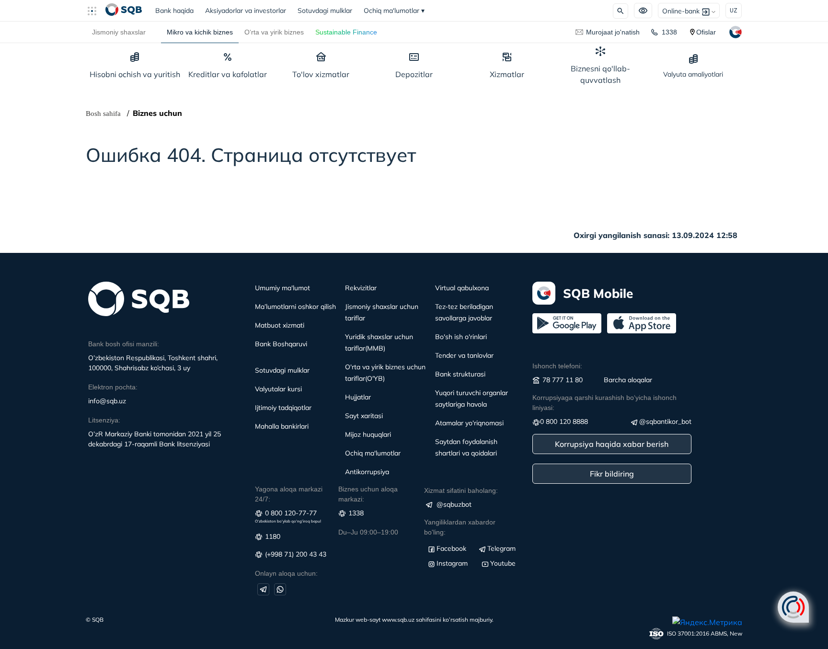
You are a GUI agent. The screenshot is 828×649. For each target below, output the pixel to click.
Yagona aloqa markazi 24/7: (288, 494)
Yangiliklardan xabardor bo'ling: (459, 527)
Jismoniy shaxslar (119, 32)
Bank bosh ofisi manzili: (123, 344)
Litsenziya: (104, 420)
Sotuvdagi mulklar (325, 10)
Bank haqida (177, 10)
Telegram (501, 548)
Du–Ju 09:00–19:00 (368, 532)
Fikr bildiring (612, 473)
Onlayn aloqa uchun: (286, 573)
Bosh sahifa (103, 113)
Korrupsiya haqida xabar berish (611, 444)
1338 (669, 32)
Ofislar (706, 32)
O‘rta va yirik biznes (274, 32)
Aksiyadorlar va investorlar (245, 10)
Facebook (451, 548)
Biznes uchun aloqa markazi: (368, 494)
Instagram (452, 563)
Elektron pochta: (113, 387)
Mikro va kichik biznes (200, 32)
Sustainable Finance (346, 32)
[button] (95, 10)
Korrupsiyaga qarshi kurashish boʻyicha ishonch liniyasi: (604, 402)
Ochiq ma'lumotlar (394, 10)
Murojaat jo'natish (613, 32)
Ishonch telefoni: (557, 366)
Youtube (503, 563)
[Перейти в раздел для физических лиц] (123, 10)
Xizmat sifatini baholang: (461, 490)
